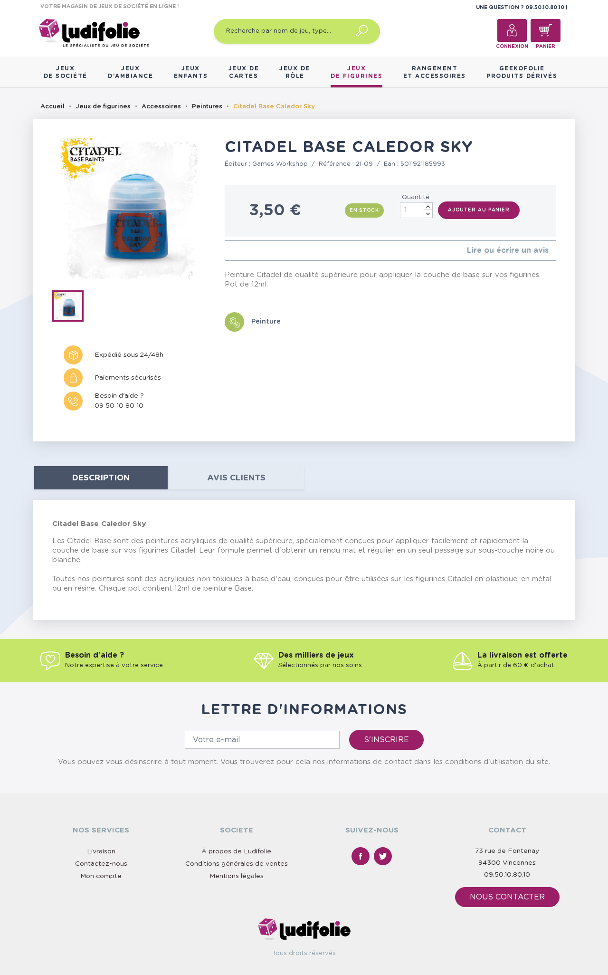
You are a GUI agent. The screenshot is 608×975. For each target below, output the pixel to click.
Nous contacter (507, 897)
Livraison (101, 851)
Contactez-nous (101, 863)
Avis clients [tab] (236, 478)
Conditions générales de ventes (236, 863)
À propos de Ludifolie (236, 851)
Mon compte (101, 876)
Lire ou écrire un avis (508, 250)
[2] (235, 251)
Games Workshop (280, 164)
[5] (257, 251)
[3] (242, 251)
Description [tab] (101, 478)
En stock (364, 210)
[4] (250, 251)
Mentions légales (236, 876)
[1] (227, 251)
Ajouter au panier (479, 210)
